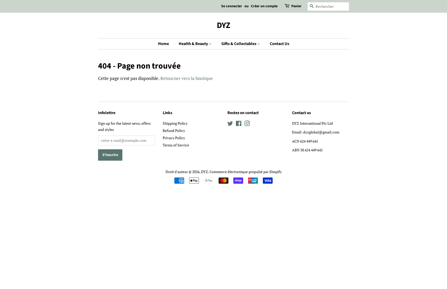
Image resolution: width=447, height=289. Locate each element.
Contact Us (279, 44)
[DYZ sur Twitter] (230, 124)
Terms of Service (176, 145)
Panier (296, 6)
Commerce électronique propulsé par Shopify (246, 171)
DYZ (223, 25)
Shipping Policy (175, 123)
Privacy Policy (174, 137)
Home (163, 44)
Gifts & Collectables (239, 44)
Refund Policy (174, 130)
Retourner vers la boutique (186, 78)
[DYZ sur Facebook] (239, 124)
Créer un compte (264, 6)
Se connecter (231, 6)
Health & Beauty (194, 44)
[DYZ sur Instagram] (247, 124)
